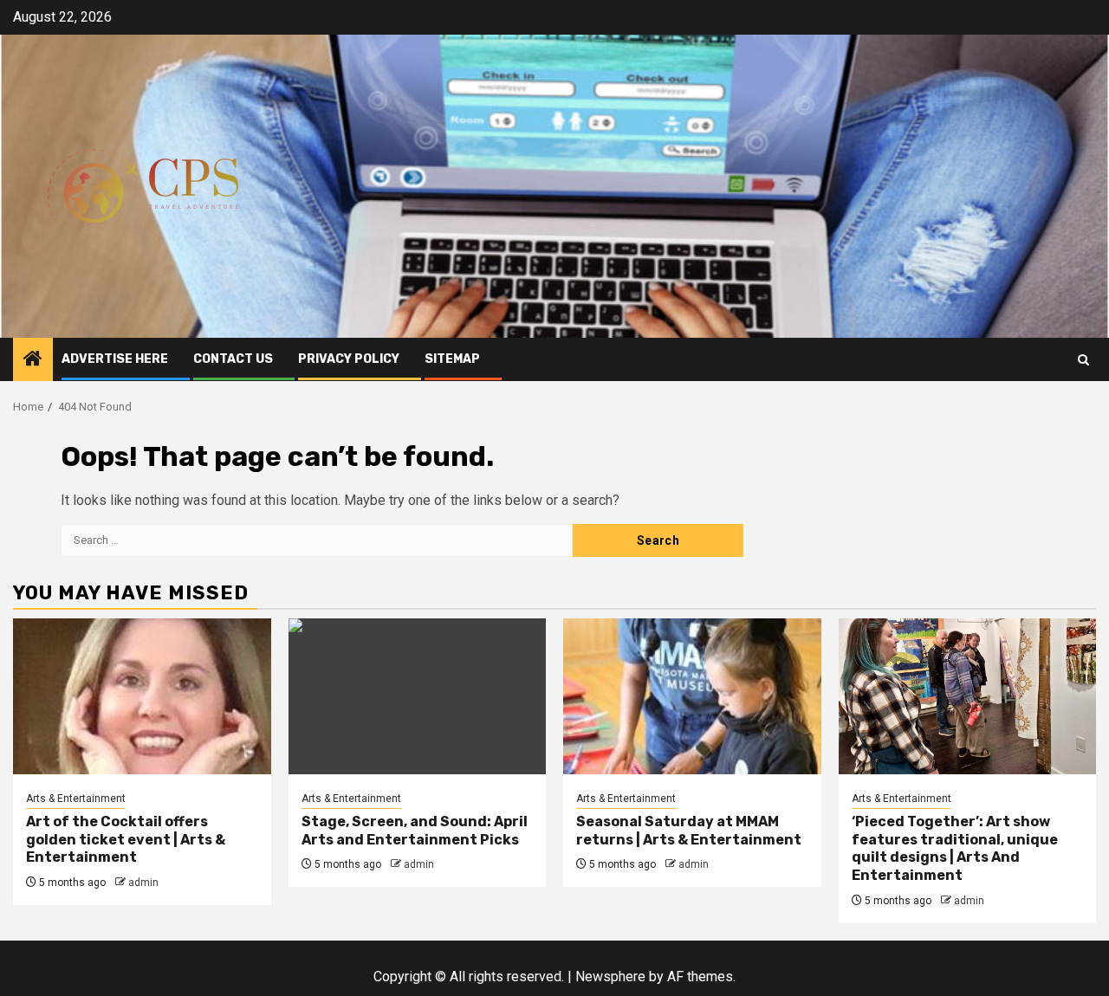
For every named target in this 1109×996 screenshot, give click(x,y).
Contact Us (233, 359)
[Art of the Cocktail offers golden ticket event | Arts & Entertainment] (142, 696)
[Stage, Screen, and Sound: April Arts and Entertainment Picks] (418, 696)
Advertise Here (115, 359)
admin (143, 882)
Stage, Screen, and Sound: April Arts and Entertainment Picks (415, 830)
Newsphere (610, 976)
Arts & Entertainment (76, 798)
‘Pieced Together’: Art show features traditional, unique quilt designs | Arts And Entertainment (955, 848)
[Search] (1083, 360)
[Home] (32, 360)
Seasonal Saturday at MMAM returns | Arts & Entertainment (688, 830)
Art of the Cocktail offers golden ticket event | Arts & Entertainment (125, 839)
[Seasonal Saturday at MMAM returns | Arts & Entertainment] (692, 696)
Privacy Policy (348, 359)
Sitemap (452, 359)
